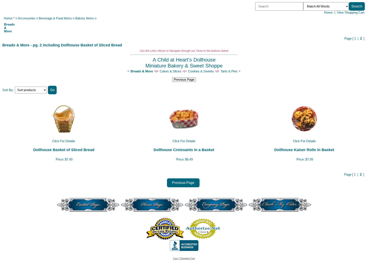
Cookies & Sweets (201, 71)
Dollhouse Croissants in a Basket (184, 149)
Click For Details (63, 141)
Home (328, 12)
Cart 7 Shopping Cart (184, 258)
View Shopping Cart (350, 12)
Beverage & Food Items (55, 18)
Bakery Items (84, 18)
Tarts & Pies (229, 71)
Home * (9, 18)
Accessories (26, 18)
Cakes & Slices (170, 71)
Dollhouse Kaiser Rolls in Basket (304, 149)
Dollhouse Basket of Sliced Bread (63, 149)
